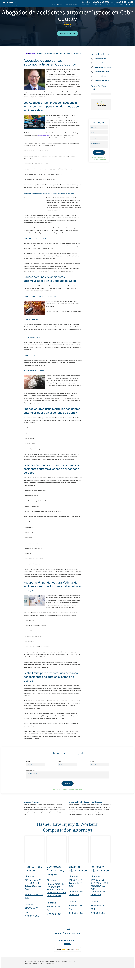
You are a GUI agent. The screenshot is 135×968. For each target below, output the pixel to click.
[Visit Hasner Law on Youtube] (70, 944)
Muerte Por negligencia (102, 80)
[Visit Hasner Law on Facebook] (65, 944)
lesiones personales (43, 135)
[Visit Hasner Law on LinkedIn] (67, 944)
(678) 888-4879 (32, 915)
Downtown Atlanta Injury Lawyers (55, 870)
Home (26, 53)
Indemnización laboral (101, 76)
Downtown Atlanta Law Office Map (56, 894)
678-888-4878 (95, 2)
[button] (67, 24)
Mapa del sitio (41, 963)
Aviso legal (48, 963)
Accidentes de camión (101, 63)
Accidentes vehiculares (102, 71)
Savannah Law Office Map (76, 893)
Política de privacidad (31, 963)
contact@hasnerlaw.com (67, 933)
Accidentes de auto (100, 58)
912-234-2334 (122, 2)
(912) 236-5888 (76, 912)
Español (32, 53)
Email (59, 761)
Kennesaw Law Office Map (98, 893)
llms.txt (54, 963)
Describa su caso (31, 770)
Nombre (28, 761)
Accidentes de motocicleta (103, 67)
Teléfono (92, 761)
